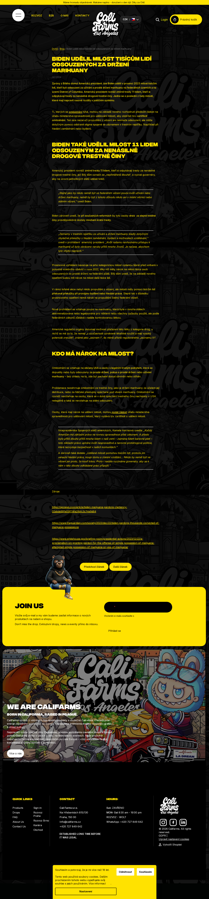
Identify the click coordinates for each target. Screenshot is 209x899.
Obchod (38, 829)
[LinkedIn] (183, 822)
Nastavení (85, 891)
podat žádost (119, 412)
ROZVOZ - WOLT (116, 817)
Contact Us (19, 826)
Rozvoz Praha (37, 814)
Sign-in (37, 807)
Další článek (120, 566)
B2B (51, 15)
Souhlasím (145, 871)
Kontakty (82, 15)
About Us (18, 821)
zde (108, 883)
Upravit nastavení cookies (174, 839)
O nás (65, 15)
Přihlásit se (114, 630)
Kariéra (37, 825)
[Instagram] (163, 822)
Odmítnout (125, 871)
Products (18, 807)
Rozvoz (36, 15)
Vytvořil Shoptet (172, 844)
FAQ (15, 817)
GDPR (162, 835)
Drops (16, 812)
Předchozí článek (94, 566)
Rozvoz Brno (41, 820)
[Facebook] (173, 822)
